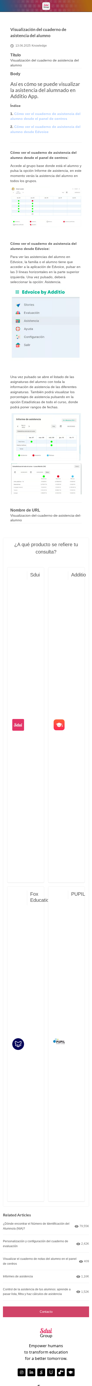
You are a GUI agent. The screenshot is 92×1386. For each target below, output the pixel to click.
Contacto (46, 1312)
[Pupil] (61, 1372)
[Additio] (71, 1372)
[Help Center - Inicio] (46, 6)
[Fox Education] (51, 1372)
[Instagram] (22, 1372)
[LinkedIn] (31, 1372)
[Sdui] (41, 1372)
